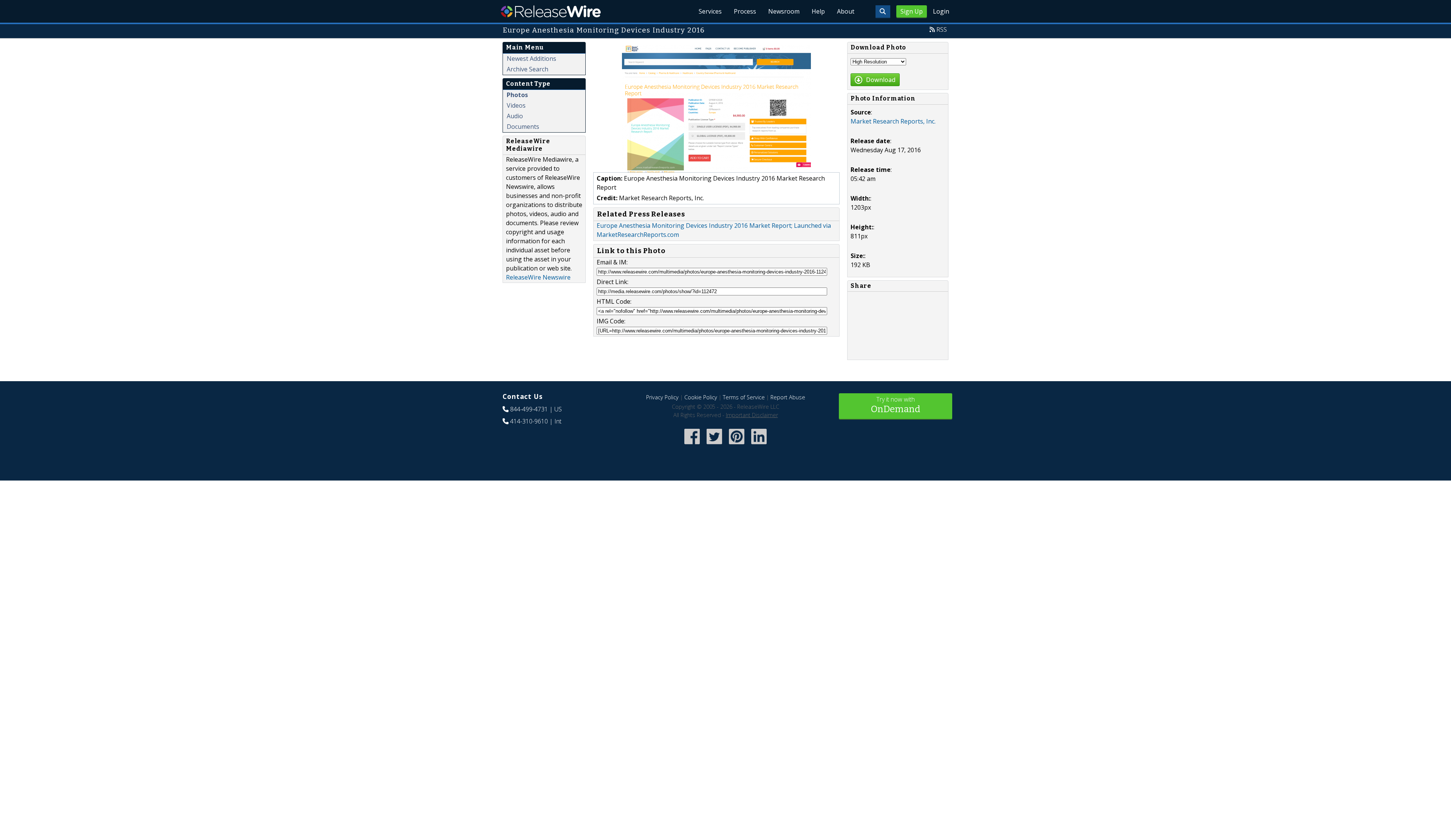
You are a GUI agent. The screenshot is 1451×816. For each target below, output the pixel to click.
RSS (941, 29)
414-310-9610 (529, 421)
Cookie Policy (700, 397)
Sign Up (911, 11)
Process (745, 11)
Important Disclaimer (752, 415)
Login (941, 11)
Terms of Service (744, 397)
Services (710, 11)
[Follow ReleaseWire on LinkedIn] (759, 444)
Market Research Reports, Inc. (893, 121)
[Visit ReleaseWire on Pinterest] (736, 444)
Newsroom (784, 11)
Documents (523, 126)
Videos (516, 105)
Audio (515, 116)
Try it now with (895, 404)
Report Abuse (787, 397)
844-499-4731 (529, 409)
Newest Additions (531, 58)
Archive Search (527, 69)
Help (818, 11)
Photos (517, 95)
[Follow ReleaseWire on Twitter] (714, 444)
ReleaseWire (551, 11)
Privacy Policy (662, 397)
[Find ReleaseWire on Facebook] (692, 444)
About (845, 11)
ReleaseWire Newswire (538, 277)
